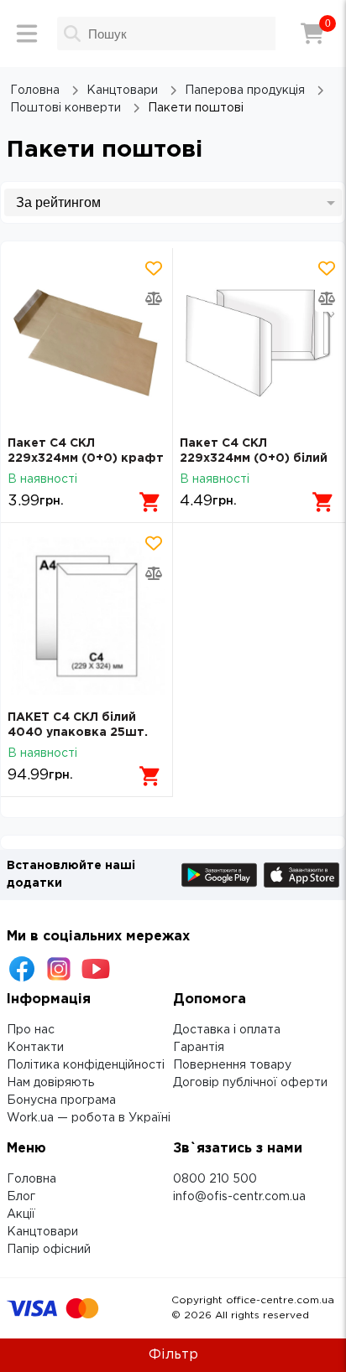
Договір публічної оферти (250, 1083)
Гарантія (198, 1048)
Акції (21, 1214)
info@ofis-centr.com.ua (239, 1197)
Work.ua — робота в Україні (88, 1118)
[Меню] (27, 33)
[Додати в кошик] (150, 502)
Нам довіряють (50, 1083)
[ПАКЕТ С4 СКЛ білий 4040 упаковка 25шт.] (86, 616)
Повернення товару (232, 1065)
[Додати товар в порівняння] (153, 298)
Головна (31, 1179)
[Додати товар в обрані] (153, 268)
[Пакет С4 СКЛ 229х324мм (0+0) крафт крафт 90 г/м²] (86, 342)
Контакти (35, 1048)
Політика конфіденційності (86, 1065)
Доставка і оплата (226, 1030)
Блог (21, 1197)
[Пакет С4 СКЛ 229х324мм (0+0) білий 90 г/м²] (259, 342)
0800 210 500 (215, 1179)
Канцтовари (42, 1232)
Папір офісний (49, 1250)
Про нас (31, 1030)
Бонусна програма (61, 1100)
